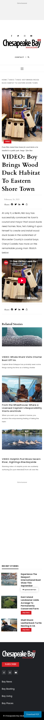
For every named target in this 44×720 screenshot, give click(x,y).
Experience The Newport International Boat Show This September (31, 580)
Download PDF (32, 714)
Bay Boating (8, 688)
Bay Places (7, 703)
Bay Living (7, 696)
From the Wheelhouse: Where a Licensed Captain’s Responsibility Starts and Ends (22, 408)
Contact (19, 57)
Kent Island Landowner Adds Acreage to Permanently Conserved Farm (30, 603)
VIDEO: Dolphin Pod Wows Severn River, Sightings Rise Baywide (21, 460)
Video (7, 141)
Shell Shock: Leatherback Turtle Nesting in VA (31, 623)
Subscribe (10, 664)
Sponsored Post (30, 590)
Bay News (26, 613)
